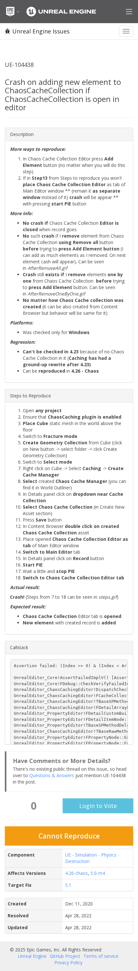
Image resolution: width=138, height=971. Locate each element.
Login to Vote (98, 806)
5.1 (68, 885)
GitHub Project (65, 956)
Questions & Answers (51, 775)
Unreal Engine (32, 956)
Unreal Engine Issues (41, 31)
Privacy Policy (68, 962)
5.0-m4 (98, 873)
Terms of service (100, 956)
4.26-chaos (76, 873)
